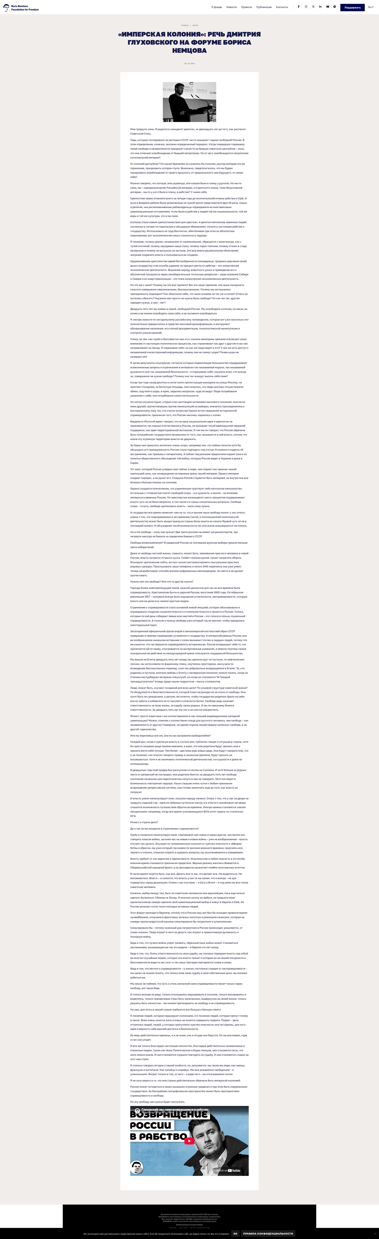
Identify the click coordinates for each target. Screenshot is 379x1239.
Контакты (282, 7)
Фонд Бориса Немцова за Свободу (21, 8)
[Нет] (375, 1233)
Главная (184, 25)
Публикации (264, 7)
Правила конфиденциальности (268, 1233)
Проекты (246, 7)
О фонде (217, 7)
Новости (231, 7)
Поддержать (353, 7)
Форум (195, 25)
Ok (235, 1233)
